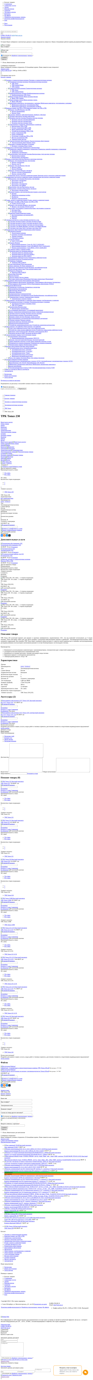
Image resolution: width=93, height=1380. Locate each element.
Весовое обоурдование (11, 1256)
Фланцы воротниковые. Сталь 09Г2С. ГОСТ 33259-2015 (29, 248)
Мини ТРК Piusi (17, 101)
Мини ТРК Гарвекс (18, 98)
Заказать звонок (6, 37)
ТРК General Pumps (18, 85)
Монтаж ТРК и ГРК (7, 561)
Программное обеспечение (12, 1247)
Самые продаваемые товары (9, 1140)
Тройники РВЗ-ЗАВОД (19, 262)
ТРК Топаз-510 (9, 895)
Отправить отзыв (32, 773)
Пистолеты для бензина (19, 180)
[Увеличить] (6, 461)
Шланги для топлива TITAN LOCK (23, 206)
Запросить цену (17, 1375)
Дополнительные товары (8, 452)
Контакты (7, 14)
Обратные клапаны (18, 238)
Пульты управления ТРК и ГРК (21, 128)
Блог (5, 20)
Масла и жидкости (10, 1259)
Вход (5, 23)
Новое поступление (10, 376)
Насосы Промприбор (18, 111)
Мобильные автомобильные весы (22, 356)
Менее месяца (8, 739)
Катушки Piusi (16, 210)
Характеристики (6, 450)
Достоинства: (5, 757)
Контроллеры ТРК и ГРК (19, 126)
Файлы (3, 458)
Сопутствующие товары (11, 1254)
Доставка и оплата (10, 12)
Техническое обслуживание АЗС (11, 545)
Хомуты (14, 218)
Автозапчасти (8, 1261)
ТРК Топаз (15, 83)
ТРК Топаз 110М (9, 925)
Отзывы (3, 453)
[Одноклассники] (4, 535)
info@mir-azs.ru (5, 1328)
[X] (9, 535)
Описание (4, 448)
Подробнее (4, 708)
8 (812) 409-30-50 (6, 70)
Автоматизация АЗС (7, 550)
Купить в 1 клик (17, 528)
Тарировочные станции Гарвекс (22, 298)
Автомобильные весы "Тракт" (21, 353)
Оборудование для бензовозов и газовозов (17, 1251)
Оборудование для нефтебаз (13, 1252)
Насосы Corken (16, 167)
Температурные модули (19, 139)
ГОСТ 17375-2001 (17, 241)
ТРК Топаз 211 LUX (10, 954)
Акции (6, 7)
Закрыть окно (5, 69)
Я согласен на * (18, 1358)
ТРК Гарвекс (16, 87)
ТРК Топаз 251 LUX (10, 984)
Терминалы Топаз (17, 151)
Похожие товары (6, 455)
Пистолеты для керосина (19, 183)
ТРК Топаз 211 (8, 856)
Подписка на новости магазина (10, 380)
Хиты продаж (8, 377)
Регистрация (8, 25)
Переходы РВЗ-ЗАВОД (19, 272)
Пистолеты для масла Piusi (20, 190)
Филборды (15, 197)
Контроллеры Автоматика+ (20, 157)
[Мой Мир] (7, 535)
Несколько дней (9, 736)
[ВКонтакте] (2, 535)
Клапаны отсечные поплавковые (22, 234)
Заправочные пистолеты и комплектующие (17, 1241)
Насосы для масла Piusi (19, 174)
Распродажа (8, 374)
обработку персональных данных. (22, 55)
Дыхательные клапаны (19, 233)
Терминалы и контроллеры (12, 1238)
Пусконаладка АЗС (7, 555)
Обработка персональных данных (31, 1307)
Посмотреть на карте (40, 1304)
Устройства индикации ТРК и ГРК (22, 131)
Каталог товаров (6, 77)
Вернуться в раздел (7, 442)
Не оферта (7, 15)
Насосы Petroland (17, 169)
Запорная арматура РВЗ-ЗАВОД (22, 256)
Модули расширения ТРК (20, 137)
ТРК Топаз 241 (9, 1052)
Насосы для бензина (18, 162)
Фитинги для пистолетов (19, 198)
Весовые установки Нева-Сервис (22, 146)
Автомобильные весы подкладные (22, 354)
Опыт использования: (7, 733)
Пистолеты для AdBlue (19, 185)
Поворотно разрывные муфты (21, 195)
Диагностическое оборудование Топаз (23, 142)
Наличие (3, 456)
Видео (3, 460)
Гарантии (7, 10)
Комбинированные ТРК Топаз (21, 95)
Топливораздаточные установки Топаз (24, 303)
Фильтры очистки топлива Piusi (21, 121)
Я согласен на (18, 55)
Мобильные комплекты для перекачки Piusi (25, 105)
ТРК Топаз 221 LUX (10, 1013)
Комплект (4, 447)
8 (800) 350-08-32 (6, 35)
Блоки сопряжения (17, 134)
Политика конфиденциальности (14, 18)
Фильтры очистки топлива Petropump (23, 119)
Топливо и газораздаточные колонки (15, 1234)
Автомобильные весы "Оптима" (22, 349)
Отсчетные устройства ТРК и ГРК (22, 136)
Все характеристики (7, 498)
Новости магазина (8, 387)
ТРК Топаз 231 (9, 817)
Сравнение (14, 709)
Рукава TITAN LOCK (18, 203)
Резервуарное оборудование (13, 1246)
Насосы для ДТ (16, 164)
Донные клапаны (17, 236)
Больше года (8, 738)
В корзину (15, 547)
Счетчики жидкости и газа (12, 1244)
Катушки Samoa (17, 211)
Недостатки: (4, 772)
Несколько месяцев (10, 741)
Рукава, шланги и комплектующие (15, 1243)
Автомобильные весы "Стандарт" (22, 351)
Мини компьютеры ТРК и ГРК (21, 129)
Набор (3, 445)
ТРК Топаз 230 (9, 492)
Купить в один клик (21, 1359)
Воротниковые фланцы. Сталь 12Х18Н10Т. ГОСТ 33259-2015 (31, 246)
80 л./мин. (7, 474)
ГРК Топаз (15, 90)
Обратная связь (5, 1324)
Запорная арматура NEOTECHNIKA (23, 254)
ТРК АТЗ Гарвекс (17, 305)
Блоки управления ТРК (19, 133)
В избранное (5, 711)
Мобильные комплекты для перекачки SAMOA (26, 106)
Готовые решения (9, 1257)
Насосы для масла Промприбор (21, 172)
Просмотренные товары (8, 1142)
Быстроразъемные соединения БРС (22, 215)
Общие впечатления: (49, 772)
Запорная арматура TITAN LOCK (22, 252)
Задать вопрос (5, 728)
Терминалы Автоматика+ (19, 152)
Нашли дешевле (17, 530)
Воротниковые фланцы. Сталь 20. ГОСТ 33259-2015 (28, 244)
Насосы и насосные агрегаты (13, 1239)
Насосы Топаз (16, 113)
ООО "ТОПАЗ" (6, 501)
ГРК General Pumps (17, 91)
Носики (14, 193)
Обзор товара (5, 443)
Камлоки (14, 216)
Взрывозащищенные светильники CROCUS (25, 338)
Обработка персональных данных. (15, 17)
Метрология (8, 1249)
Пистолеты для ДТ (17, 182)
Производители (9, 9)
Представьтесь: (5, 773)
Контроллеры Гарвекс (18, 156)
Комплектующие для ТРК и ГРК (14, 1236)
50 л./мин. (7, 473)
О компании (8, 4)
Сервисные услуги (10, 5)
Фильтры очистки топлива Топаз (22, 123)
